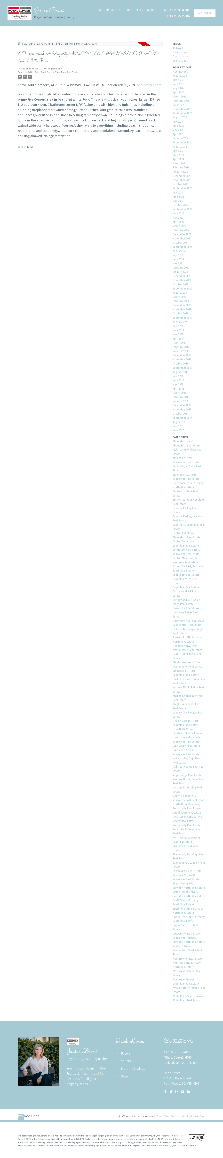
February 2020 (181, 301)
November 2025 (182, 109)
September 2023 (182, 188)
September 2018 (182, 367)
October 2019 (180, 313)
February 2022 (181, 230)
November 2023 (182, 180)
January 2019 (180, 351)
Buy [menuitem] (128, 10)
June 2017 (178, 430)
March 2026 (179, 96)
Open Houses (181, 56)
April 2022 (178, 221)
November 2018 (182, 359)
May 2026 (178, 88)
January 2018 (180, 401)
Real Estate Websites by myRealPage (188, 1116)
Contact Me (204, 12)
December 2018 (182, 355)
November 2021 (182, 238)
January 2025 (180, 138)
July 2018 (178, 376)
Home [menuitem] (99, 10)
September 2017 (182, 417)
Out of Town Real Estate (187, 812)
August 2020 (180, 292)
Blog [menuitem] (163, 10)
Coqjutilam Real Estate (186, 574)
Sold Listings (180, 60)
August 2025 (180, 117)
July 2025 (178, 121)
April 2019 (178, 338)
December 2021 (182, 234)
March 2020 (179, 296)
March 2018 (179, 392)
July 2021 (178, 255)
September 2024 (182, 142)
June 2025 (178, 125)
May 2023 (178, 200)
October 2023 (180, 184)
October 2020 (181, 284)
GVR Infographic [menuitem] (179, 10)
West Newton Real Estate (188, 958)
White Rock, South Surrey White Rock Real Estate (53, 72)
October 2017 (180, 413)
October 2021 (180, 242)
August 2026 (180, 75)
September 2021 (182, 246)
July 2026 (178, 80)
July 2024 (178, 150)
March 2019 (179, 342)
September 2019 (182, 317)
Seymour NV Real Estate (187, 871)
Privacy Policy (163, 1116)
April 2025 (178, 134)
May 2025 (178, 130)
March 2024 (179, 163)
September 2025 (182, 113)
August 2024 (180, 146)
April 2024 (178, 159)
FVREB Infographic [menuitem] (178, 15)
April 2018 (178, 388)
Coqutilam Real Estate (186, 587)
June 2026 (178, 84)
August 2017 (180, 422)
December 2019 (182, 305)
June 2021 (178, 259)
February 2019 (181, 347)
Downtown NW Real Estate (188, 620)
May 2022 (178, 217)
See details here (149, 85)
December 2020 (182, 276)
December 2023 (182, 176)
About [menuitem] (150, 10)
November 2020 (182, 280)
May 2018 (178, 384)
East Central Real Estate (187, 624)
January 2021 (180, 271)
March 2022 (179, 226)
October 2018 (180, 363)
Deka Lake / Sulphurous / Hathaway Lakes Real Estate (188, 612)
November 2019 (182, 309)
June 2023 (178, 196)
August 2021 (180, 250)
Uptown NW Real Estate (187, 933)
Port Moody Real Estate (187, 825)
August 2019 (180, 321)
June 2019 (178, 330)
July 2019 (178, 326)
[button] (204, 13)
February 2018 (181, 397)
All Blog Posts (181, 48)
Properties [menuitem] (112, 10)
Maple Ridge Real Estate (187, 775)
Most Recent (180, 71)
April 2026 (178, 92)
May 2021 (178, 263)
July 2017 (178, 426)
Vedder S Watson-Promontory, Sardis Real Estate (187, 950)
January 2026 (180, 105)
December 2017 (182, 405)
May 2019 (178, 334)
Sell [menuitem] (138, 10)
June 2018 (178, 380)
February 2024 (181, 167)
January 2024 (180, 171)
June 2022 (178, 213)
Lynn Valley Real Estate (186, 745)
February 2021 (181, 267)
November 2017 (182, 409)
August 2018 (180, 372)
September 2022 (182, 209)
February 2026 (181, 100)
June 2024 (178, 155)
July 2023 (178, 192)
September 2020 (182, 288)
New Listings (180, 52)
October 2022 (180, 205)
